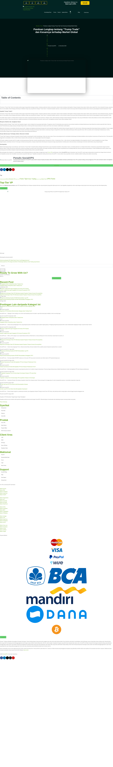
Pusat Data (3, 410)
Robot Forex (44, 179)
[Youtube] (13, 169)
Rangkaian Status (4, 448)
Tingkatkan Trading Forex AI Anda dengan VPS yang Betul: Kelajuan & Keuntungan (17, 377)
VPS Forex (51, 179)
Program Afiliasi (4, 427)
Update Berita (65, 12)
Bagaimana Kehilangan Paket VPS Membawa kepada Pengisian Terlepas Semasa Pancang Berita (20, 294)
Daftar (2, 439)
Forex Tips (23, 179)
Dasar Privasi (3, 465)
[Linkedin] (4, 169)
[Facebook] (1, 169)
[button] (111, 97)
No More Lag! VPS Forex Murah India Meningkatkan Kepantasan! (13, 388)
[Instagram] (10, 169)
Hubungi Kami (3, 480)
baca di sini (26, 650)
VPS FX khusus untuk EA (6, 430)
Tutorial (59, 12)
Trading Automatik (3, 179)
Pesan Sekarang (3, 401)
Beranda (38, 25)
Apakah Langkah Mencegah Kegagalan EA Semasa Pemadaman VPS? (15, 290)
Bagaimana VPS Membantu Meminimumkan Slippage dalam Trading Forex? (16, 311)
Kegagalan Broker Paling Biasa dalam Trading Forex (11, 285)
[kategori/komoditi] (2, 270)
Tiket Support (3, 477)
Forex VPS (50, 152)
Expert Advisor (4, 425)
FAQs (2, 474)
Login (2, 437)
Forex (41, 25)
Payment (2, 454)
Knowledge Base (47, 12)
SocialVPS (5, 654)
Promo (54, 12)
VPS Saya (3, 442)
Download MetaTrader (5, 457)
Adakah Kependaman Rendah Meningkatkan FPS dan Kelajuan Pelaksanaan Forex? (18, 366)
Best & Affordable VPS (10, 179)
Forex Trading (32, 179)
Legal (2, 462)
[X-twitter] (7, 169)
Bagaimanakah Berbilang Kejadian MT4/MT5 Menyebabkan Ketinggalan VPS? (16, 299)
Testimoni (3, 413)
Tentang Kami (3, 407)
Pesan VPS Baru (4, 445)
